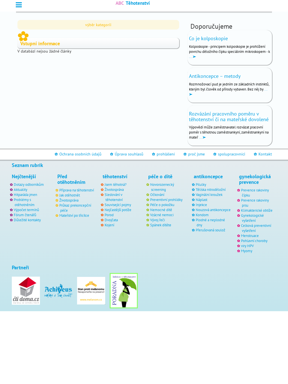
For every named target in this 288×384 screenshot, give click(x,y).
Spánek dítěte (160, 225)
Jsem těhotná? (116, 184)
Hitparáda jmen (25, 194)
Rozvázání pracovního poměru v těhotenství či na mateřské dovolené (229, 116)
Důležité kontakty (27, 220)
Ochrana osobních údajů (78, 154)
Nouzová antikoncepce (213, 209)
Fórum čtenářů (25, 215)
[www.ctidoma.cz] (26, 290)
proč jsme (194, 154)
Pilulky (201, 184)
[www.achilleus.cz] (58, 290)
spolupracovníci (229, 154)
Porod (109, 215)
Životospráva (68, 200)
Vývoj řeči (157, 220)
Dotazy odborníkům (29, 184)
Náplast (201, 199)
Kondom (202, 215)
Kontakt (263, 154)
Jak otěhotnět (69, 195)
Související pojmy (118, 204)
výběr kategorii (98, 24)
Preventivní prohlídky (166, 199)
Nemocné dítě (161, 209)
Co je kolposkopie (208, 38)
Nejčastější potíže (118, 209)
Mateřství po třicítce (74, 215)
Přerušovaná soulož (210, 230)
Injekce (201, 204)
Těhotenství (133, 3)
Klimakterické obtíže (257, 210)
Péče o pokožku (162, 204)
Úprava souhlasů (126, 154)
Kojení (109, 225)
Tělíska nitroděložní (211, 189)
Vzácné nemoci (162, 215)
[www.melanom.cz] (91, 290)
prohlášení (163, 154)
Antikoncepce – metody (214, 76)
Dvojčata (111, 220)
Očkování (157, 194)
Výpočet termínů (26, 209)
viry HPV (247, 245)
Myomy (246, 251)
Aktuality (20, 189)
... (191, 56)
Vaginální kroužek (209, 194)
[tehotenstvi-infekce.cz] (124, 290)
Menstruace (250, 235)
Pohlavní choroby (254, 240)
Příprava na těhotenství (76, 190)
